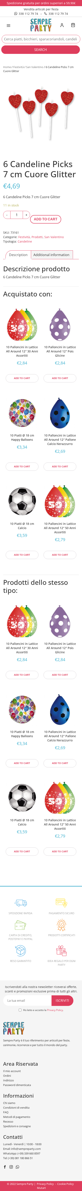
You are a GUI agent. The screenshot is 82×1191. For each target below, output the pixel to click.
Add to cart (45, 219)
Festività (18, 67)
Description (18, 254)
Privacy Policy (55, 1010)
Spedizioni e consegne (17, 1126)
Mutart (41, 1188)
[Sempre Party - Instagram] (11, 1167)
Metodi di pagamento (16, 1117)
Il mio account (12, 1071)
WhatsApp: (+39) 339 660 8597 (21, 1153)
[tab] (18, 254)
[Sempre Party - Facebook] (5, 1167)
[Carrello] (73, 25)
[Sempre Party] (41, 24)
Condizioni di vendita (16, 1107)
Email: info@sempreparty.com (22, 1149)
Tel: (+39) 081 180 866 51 (18, 1158)
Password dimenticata (17, 1085)
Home (7, 67)
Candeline (25, 241)
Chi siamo (9, 1103)
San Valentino (34, 67)
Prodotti (37, 237)
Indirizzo (8, 1080)
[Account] (62, 25)
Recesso (8, 1121)
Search (40, 49)
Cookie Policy (65, 1184)
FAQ (5, 1112)
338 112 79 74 (28, 14)
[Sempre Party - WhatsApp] (18, 1167)
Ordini (7, 1076)
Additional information (51, 254)
